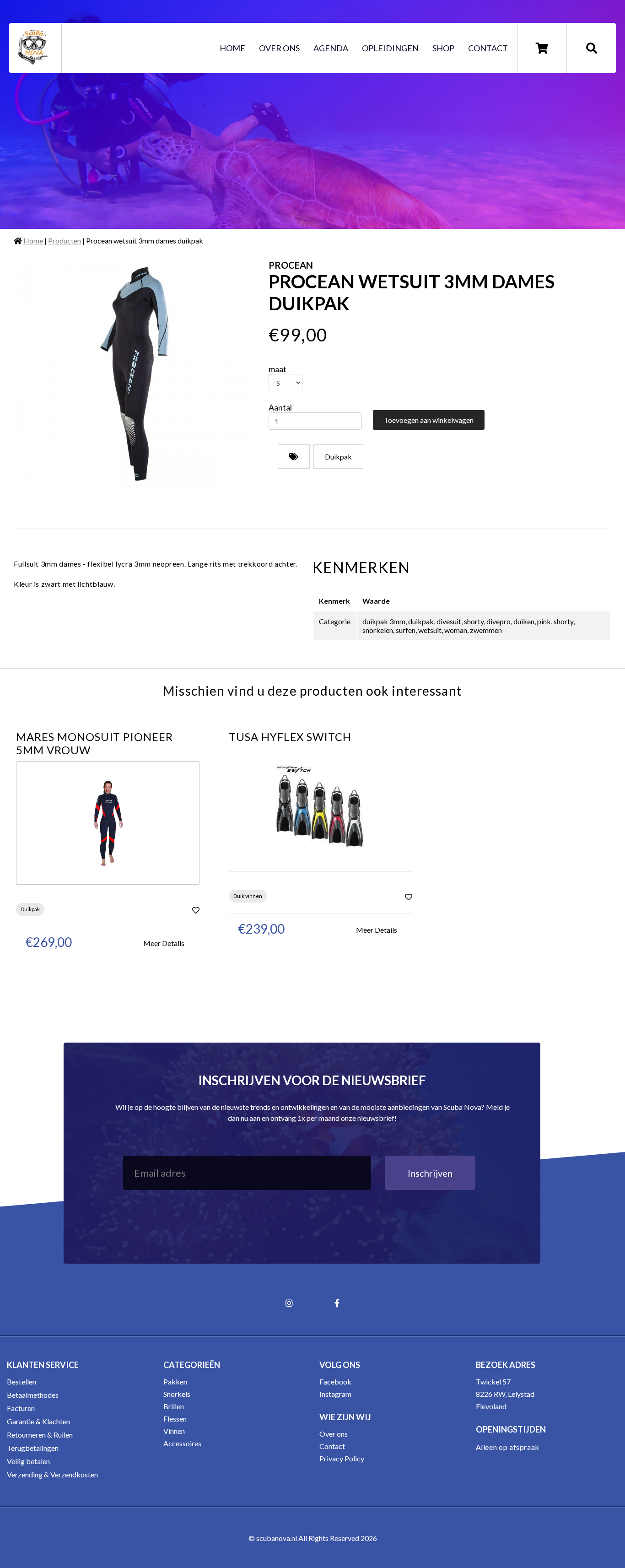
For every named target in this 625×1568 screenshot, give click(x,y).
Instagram (335, 1394)
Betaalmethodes (33, 1394)
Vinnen (174, 1431)
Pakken (175, 1381)
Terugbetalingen (33, 1448)
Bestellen (21, 1381)
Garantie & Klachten (38, 1421)
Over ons (279, 48)
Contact (488, 48)
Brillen (173, 1406)
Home (232, 48)
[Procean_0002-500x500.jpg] (134, 374)
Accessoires (182, 1443)
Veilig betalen (28, 1461)
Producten (64, 240)
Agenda (330, 48)
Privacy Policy (341, 1458)
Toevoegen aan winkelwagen (429, 420)
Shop (443, 48)
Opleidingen (390, 48)
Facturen (21, 1408)
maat (277, 369)
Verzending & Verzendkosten (52, 1474)
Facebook (335, 1381)
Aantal (280, 407)
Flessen (175, 1418)
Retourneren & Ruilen (40, 1434)
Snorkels (176, 1394)
